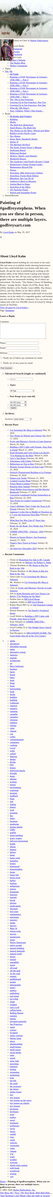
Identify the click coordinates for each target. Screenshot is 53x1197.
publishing (14, 993)
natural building (17, 948)
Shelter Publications (39, 40)
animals (13, 658)
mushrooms (15, 937)
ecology (13, 782)
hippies (13, 849)
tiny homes (15, 1097)
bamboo (13, 669)
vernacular (14, 1145)
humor (13, 880)
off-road (13, 968)
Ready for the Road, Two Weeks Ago (26, 526)
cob (11, 734)
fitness (13, 807)
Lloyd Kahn (8, 232)
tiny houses (15, 1106)
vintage (13, 1151)
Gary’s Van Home (18, 458)
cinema (13, 725)
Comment (4, 321)
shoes (12, 1041)
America (14, 655)
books (12, 694)
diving (13, 762)
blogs (12, 683)
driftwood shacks (17, 770)
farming (13, 793)
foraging (13, 813)
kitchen (13, 903)
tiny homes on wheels (19, 1103)
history (13, 852)
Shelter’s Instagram (18, 65)
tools (12, 1114)
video (12, 1148)
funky (12, 818)
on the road (15, 973)
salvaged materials (18, 1021)
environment (15, 787)
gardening (14, 824)
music (12, 939)
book (12, 691)
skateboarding (16, 1044)
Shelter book (15, 1038)
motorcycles (15, 931)
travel (12, 1120)
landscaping (15, 906)
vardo (12, 1140)
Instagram (9, 310)
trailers (13, 1117)
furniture (14, 821)
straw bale (14, 1061)
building (13, 700)
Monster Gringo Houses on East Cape (27, 467)
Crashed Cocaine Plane (20, 481)
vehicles (13, 1142)
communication (17, 739)
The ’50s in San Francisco (21, 99)
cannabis (14, 714)
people (13, 982)
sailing (13, 1018)
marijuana (14, 917)
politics (13, 990)
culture (13, 753)
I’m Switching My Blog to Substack (26, 430)
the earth (14, 1083)
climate (13, 731)
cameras (13, 705)
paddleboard (15, 979)
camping (14, 711)
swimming (14, 1072)
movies (13, 934)
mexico (13, 925)
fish (11, 801)
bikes (12, 677)
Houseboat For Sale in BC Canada (34, 560)
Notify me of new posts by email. (18, 363)
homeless (14, 861)
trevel (12, 1128)
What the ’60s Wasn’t (19, 108)
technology (15, 1075)
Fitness (13, 170)
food (12, 810)
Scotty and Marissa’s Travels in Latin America (30, 441)
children (13, 722)
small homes (15, 1047)
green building (16, 835)
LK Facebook (16, 54)
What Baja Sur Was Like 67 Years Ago (27, 520)
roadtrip (13, 1004)
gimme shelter (16, 827)
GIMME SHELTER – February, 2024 (27, 531)
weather (13, 1159)
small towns (15, 1049)
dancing (13, 756)
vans (12, 1137)
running (13, 1016)
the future (14, 1089)
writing (13, 1173)
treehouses (14, 1126)
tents (12, 1078)
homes (13, 863)
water (12, 1156)
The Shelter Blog (17, 63)
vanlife (13, 1134)
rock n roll (14, 1007)
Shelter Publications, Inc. (24, 1190)
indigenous (15, 886)
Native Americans (18, 942)
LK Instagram (16, 49)
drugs (12, 776)
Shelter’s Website (18, 60)
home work (15, 858)
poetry (13, 987)
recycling (14, 999)
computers (14, 742)
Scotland (14, 1032)
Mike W (13, 928)
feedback (14, 796)
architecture (15, 660)
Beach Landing (20, 483)
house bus (14, 875)
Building (14, 119)
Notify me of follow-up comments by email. (23, 358)
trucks (12, 1131)
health (12, 844)
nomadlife (14, 962)
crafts (12, 751)
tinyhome (14, 1109)
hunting (13, 883)
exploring (14, 790)
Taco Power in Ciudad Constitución (26, 500)
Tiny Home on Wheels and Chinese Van (28, 435)
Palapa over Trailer (18, 478)
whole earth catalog (18, 1165)
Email (2, 348)
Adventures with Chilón (20, 461)
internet (13, 897)
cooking (13, 745)
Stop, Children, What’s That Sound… (27, 111)
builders (13, 697)
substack (14, 1066)
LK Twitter (15, 51)
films (12, 798)
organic (13, 976)
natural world (16, 953)
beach (12, 674)
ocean (12, 965)
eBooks (13, 779)
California (14, 703)
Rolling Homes (16, 1013)
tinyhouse (14, 1111)
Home (2, 1181)
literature (14, 908)
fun (11, 815)
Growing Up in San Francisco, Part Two (28, 102)
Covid (12, 748)
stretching (14, 1064)
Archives (9, 419)
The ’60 (9, 71)
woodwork (14, 1171)
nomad (13, 959)
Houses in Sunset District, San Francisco (28, 537)
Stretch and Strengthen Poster (23, 192)
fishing (13, 804)
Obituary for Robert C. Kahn (38, 562)
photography (15, 985)
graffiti (13, 832)
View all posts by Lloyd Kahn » (14, 307)
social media (15, 1052)
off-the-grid (15, 970)
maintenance (15, 914)
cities (12, 728)
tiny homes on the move (20, 1100)
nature (12, 956)
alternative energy (18, 652)
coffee (12, 737)
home (12, 855)
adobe (12, 641)
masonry (14, 920)
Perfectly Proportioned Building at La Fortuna (30, 472)
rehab (12, 1001)
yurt (11, 1176)
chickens (14, 720)
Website (3, 353)
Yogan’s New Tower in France (23, 543)
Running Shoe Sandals (20, 486)
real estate (14, 996)
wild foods (14, 1168)
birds (12, 680)
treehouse (14, 1123)
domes (13, 767)
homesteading (16, 869)
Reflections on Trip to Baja (22, 464)
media (12, 923)
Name (2, 343)
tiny (11, 1095)
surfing (13, 1069)
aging (12, 649)
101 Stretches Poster (19, 189)
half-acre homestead (19, 841)
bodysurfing (15, 689)
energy (13, 784)
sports (12, 1058)
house (12, 872)
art (11, 663)
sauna (12, 1027)
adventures (14, 643)
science (13, 1030)
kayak (12, 900)
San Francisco (16, 1024)
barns (12, 672)
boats (12, 686)
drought (13, 773)
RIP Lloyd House (32, 599)
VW (12, 1154)
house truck (15, 877)
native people (16, 945)
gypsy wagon (16, 838)
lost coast (14, 911)
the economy (15, 1086)
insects (13, 889)
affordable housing (18, 646)
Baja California (17, 666)
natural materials (17, 951)
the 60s (13, 1080)
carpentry (14, 717)
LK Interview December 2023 (23, 548)
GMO (12, 829)
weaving (13, 1162)
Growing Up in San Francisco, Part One (28, 105)
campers (13, 708)
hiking (13, 846)
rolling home (15, 1010)
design (13, 759)
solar (12, 1055)
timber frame (15, 1092)
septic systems (16, 1035)
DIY (12, 765)
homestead (14, 866)
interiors (13, 894)
